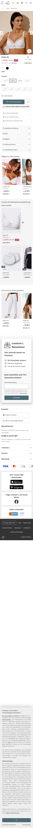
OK (16, 820)
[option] (2, 68)
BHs (8, 8)
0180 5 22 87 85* (9, 435)
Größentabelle (8, 95)
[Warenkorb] (31, 3)
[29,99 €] (11, 172)
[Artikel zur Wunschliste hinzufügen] (28, 102)
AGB (19, 523)
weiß (3, 71)
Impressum (17, 528)
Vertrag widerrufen (9, 523)
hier (9, 742)
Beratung (5, 459)
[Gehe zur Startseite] (7, 3)
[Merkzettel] (26, 3)
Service (4, 453)
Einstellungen (26, 825)
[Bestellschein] (22, 3)
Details (5, 134)
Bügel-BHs (14, 8)
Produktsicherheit (9, 144)
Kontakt (4, 409)
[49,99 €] (11, 306)
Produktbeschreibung (10, 128)
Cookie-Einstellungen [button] (16, 532)
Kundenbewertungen (10, 150)
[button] (2, 3)
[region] (16, 767)
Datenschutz (27, 523)
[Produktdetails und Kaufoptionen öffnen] (18, 231)
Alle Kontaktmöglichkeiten (14, 421)
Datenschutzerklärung (12, 813)
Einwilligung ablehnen (9, 825)
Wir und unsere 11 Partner (10, 716)
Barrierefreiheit (7, 528)
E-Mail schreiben (10, 415)
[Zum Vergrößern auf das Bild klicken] (29, 51)
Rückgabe (6, 139)
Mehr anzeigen (23, 393)
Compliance (27, 528)
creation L (5, 448)
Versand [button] (14, 63)
